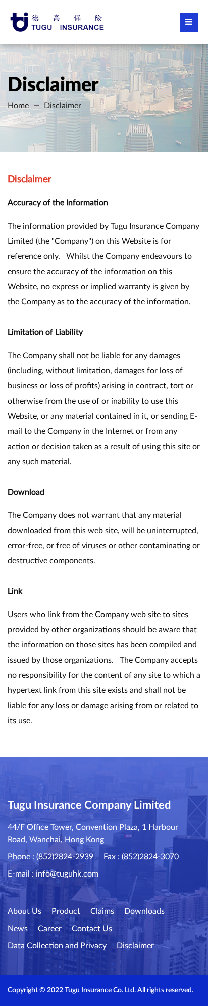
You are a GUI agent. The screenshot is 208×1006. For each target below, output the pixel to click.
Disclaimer (62, 106)
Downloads (144, 911)
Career (50, 929)
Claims (102, 911)
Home (18, 106)
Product (65, 911)
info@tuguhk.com (67, 874)
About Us (24, 911)
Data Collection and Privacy (57, 946)
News (18, 929)
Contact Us (92, 929)
